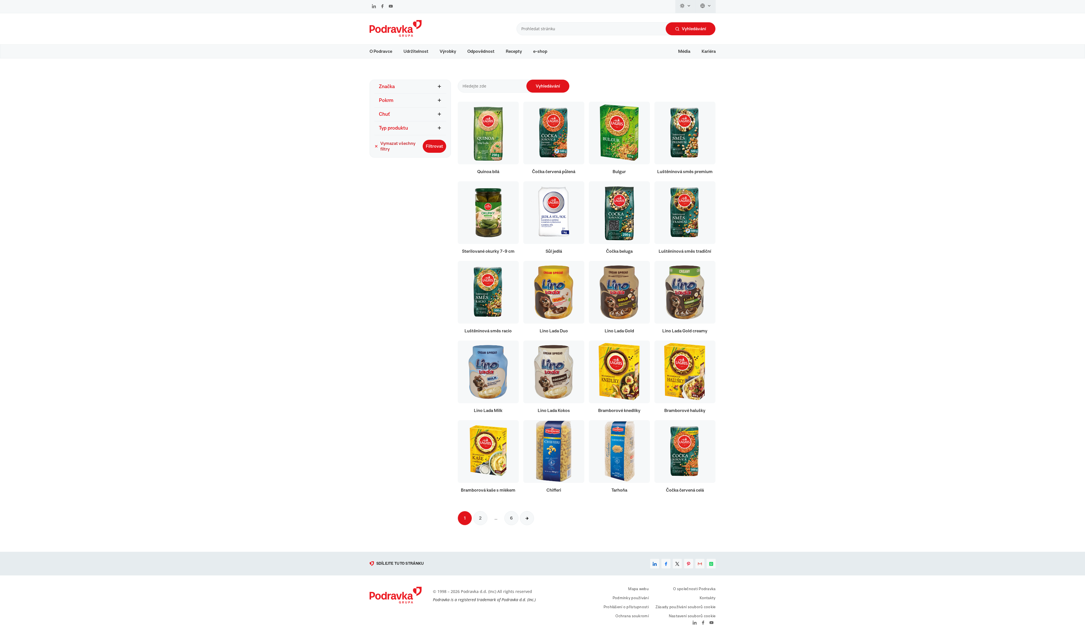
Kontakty (707, 598)
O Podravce (381, 51)
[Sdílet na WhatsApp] (711, 563)
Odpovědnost (480, 51)
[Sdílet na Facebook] (665, 563)
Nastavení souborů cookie (692, 616)
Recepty (514, 51)
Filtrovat (434, 146)
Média (684, 51)
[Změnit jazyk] (706, 6)
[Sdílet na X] (677, 563)
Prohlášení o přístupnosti (626, 607)
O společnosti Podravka (694, 589)
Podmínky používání (631, 598)
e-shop (540, 51)
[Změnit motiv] (685, 6)
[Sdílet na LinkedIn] (654, 563)
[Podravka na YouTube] (391, 7)
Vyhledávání (694, 29)
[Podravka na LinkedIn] (374, 7)
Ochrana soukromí (631, 616)
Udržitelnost (415, 51)
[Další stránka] (527, 518)
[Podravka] (396, 35)
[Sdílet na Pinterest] (688, 563)
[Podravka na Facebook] (382, 7)
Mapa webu (638, 589)
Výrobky (448, 51)
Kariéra (709, 51)
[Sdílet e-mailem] (699, 563)
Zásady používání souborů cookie (686, 607)
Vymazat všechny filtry (397, 146)
